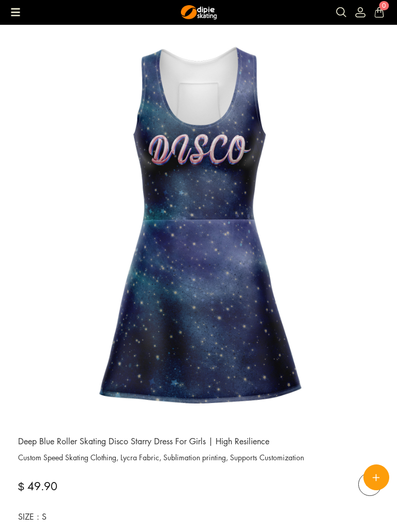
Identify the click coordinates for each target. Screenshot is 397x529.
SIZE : (32, 516)
